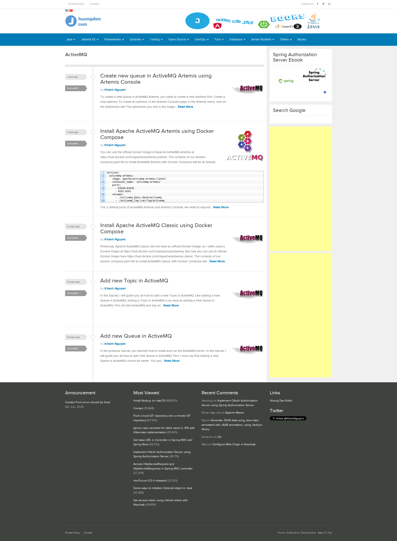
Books (302, 39)
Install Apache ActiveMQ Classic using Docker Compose (156, 228)
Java (69, 39)
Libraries (135, 39)
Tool (217, 39)
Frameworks (112, 39)
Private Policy (76, 4)
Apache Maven (234, 412)
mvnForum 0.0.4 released (149, 480)
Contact (94, 4)
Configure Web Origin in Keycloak (234, 444)
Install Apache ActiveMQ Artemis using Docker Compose (157, 134)
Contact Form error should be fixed (87, 402)
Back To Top (325, 532)
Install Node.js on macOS (149, 400)
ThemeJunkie (308, 532)
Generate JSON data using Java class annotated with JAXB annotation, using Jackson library (232, 425)
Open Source (177, 39)
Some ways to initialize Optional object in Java (162, 488)
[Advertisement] (301, 189)
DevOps (200, 39)
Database (235, 39)
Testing (155, 39)
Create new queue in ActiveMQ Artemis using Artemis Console (156, 79)
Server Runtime (261, 39)
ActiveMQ (72, 88)
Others (284, 39)
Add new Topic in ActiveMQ (134, 280)
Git (219, 437)
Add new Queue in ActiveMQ (136, 336)
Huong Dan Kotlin (281, 400)
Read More (185, 107)
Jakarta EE (88, 39)
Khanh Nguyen (115, 90)
